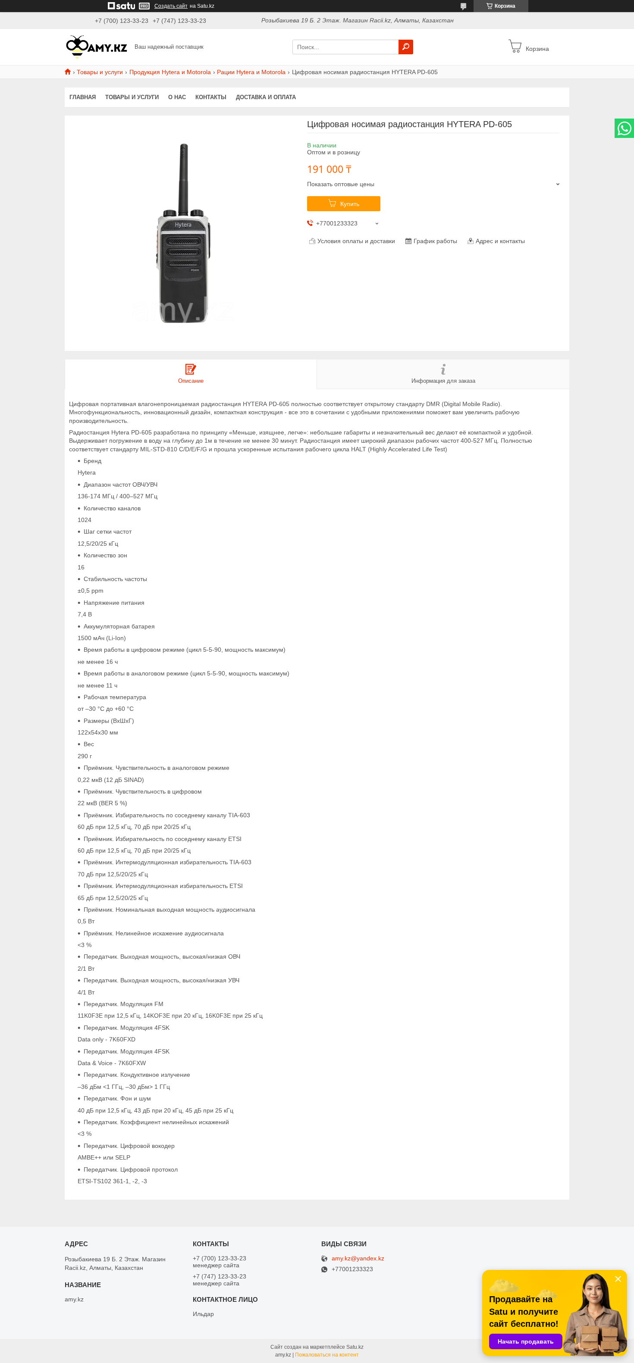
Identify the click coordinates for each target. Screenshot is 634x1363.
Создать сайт (171, 6)
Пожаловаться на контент (327, 1355)
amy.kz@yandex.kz (358, 1258)
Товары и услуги (100, 72)
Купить (349, 203)
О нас (177, 97)
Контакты (210, 97)
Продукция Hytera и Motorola (170, 72)
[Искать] (406, 47)
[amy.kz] (97, 46)
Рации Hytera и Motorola (251, 72)
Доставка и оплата (266, 97)
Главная (82, 97)
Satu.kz (355, 1347)
